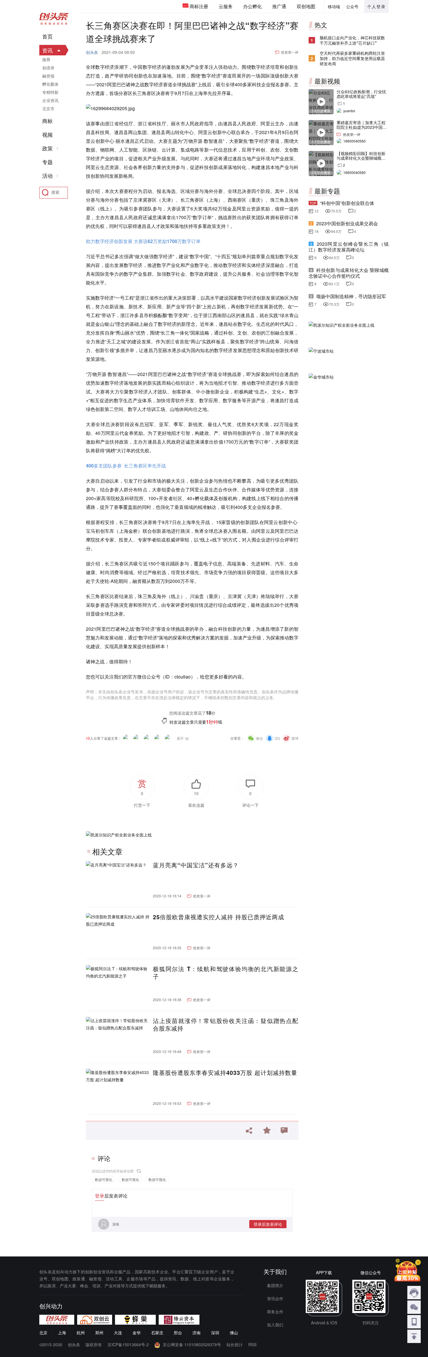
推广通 (279, 6)
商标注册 (199, 6)
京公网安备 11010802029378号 (192, 1344)
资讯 (47, 50)
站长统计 (235, 1344)
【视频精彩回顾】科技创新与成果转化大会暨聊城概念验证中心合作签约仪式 (361, 158)
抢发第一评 (289, 52)
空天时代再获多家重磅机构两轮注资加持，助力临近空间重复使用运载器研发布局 (352, 58)
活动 (47, 176)
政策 (47, 148)
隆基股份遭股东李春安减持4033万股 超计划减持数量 (225, 1072)
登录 (99, 1195)
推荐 (46, 59)
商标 (47, 121)
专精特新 (50, 92)
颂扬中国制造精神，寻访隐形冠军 (351, 296)
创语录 (48, 68)
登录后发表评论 (268, 1224)
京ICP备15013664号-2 (128, 1344)
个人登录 (376, 6)
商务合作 (275, 1311)
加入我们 (275, 1325)
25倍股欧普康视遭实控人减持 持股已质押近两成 (218, 917)
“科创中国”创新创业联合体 (347, 203)
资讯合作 (275, 1298)
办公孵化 (252, 6)
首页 (47, 36)
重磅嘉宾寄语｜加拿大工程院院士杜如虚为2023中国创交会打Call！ (362, 127)
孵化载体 (50, 84)
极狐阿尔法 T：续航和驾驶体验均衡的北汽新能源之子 (225, 972)
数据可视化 (103, 1179)
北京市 (48, 108)
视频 (47, 134)
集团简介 (275, 1285)
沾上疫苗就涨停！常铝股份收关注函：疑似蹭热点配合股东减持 (225, 1024)
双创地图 (306, 6)
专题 (47, 162)
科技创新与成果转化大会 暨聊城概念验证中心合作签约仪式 (349, 273)
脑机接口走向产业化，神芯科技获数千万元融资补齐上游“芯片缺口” (352, 40)
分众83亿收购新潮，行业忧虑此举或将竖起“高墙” (361, 94)
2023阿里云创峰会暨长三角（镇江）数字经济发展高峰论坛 (349, 246)
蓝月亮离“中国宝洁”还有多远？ (196, 865)
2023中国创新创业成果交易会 (347, 223)
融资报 (48, 76)
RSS (252, 1344)
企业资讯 (50, 100)
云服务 (226, 6)
